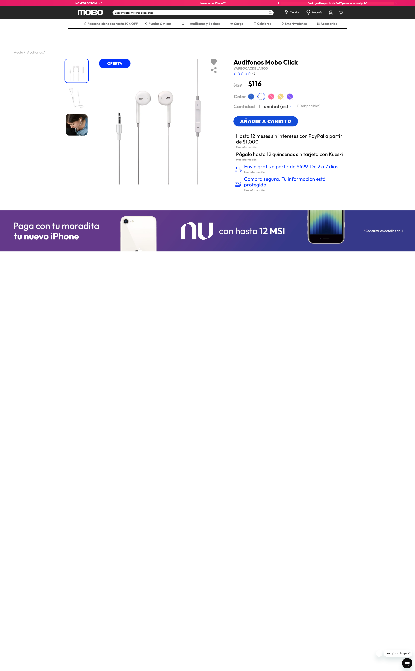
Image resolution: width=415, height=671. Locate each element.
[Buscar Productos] (270, 12)
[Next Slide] (396, 3)
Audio (18, 52)
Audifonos (35, 52)
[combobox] (193, 12)
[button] (251, 97)
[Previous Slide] (278, 3)
